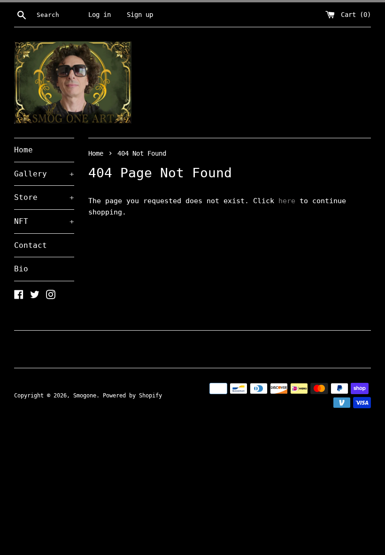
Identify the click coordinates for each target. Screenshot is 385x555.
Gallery (44, 173)
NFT (44, 221)
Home (23, 149)
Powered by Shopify (132, 395)
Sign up (140, 14)
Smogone (84, 395)
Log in (99, 14)
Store (44, 197)
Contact (30, 245)
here (286, 201)
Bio (21, 268)
